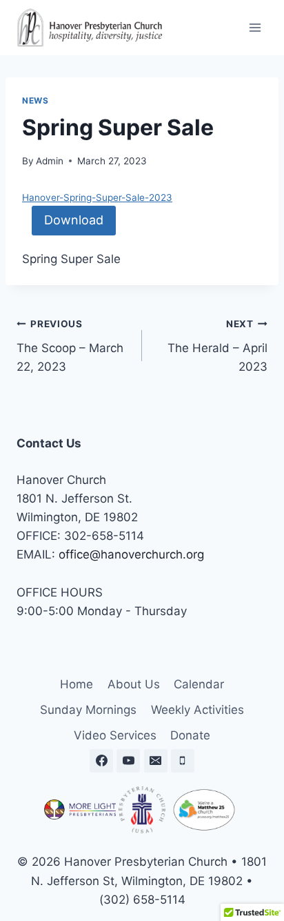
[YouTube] (128, 761)
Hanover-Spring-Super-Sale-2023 (97, 197)
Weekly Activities (197, 710)
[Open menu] (254, 27)
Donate (190, 735)
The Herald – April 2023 (217, 346)
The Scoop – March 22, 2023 (70, 346)
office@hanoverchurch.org (131, 554)
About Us (134, 684)
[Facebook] (101, 761)
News (35, 100)
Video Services (115, 735)
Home (76, 684)
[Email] (156, 761)
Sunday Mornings (88, 710)
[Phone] (182, 761)
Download (73, 220)
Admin (49, 160)
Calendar (199, 684)
